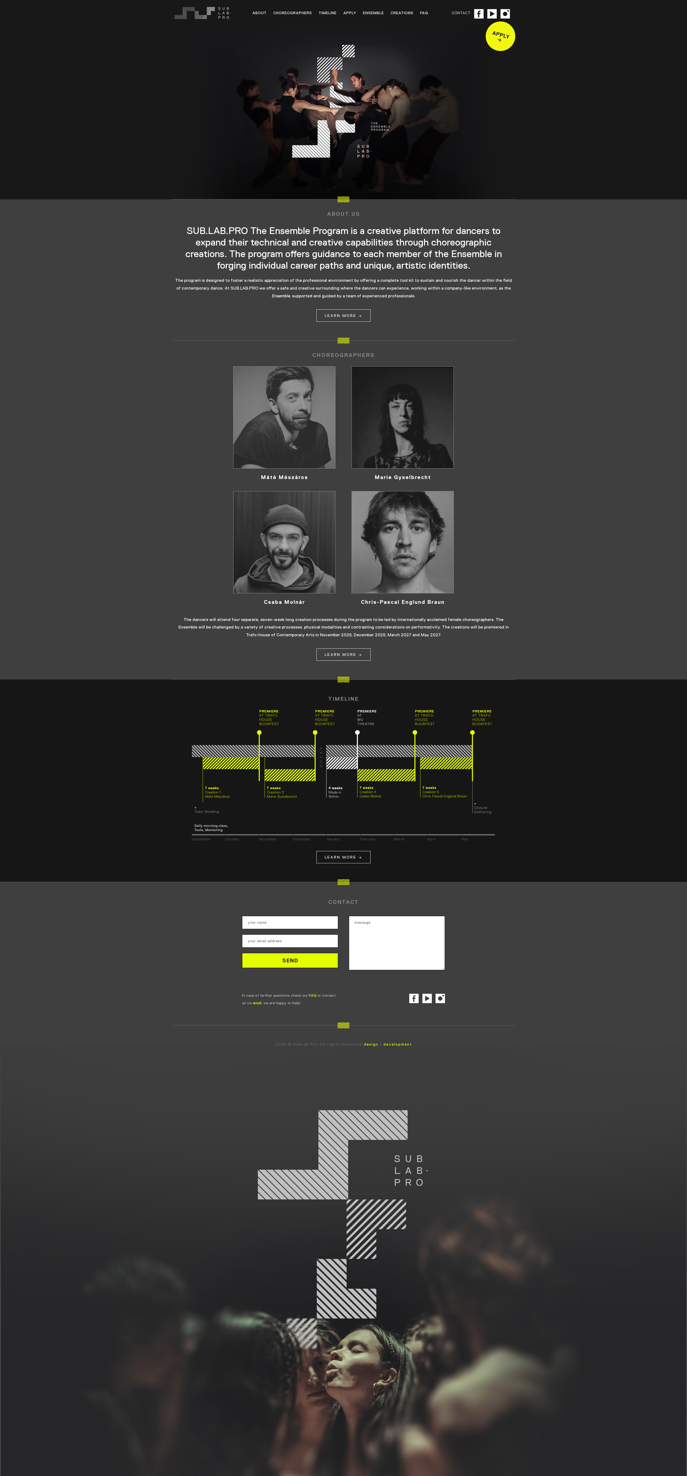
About (259, 13)
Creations (401, 13)
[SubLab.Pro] (208, 13)
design (371, 1044)
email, (257, 1003)
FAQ (424, 13)
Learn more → (343, 315)
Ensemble (373, 13)
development (397, 1044)
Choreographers (292, 13)
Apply (349, 13)
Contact (461, 13)
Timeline (328, 13)
